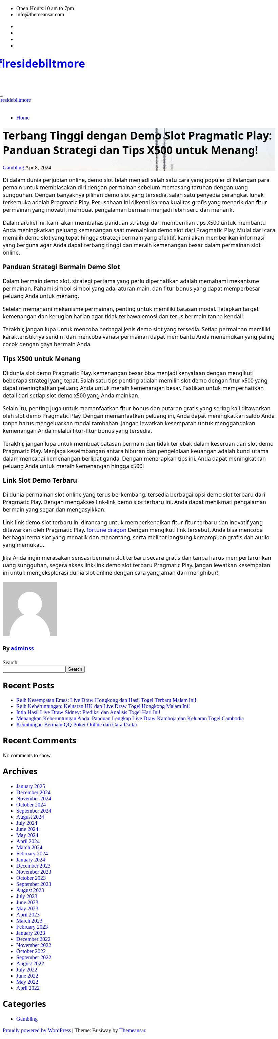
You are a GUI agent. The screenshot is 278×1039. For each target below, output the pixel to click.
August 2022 (30, 963)
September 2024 (33, 811)
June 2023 (27, 902)
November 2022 (33, 945)
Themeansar (132, 1030)
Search (10, 662)
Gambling (13, 167)
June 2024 (27, 829)
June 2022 (27, 976)
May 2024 (27, 835)
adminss (22, 648)
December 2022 (33, 939)
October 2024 (31, 805)
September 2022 (33, 957)
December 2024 (33, 792)
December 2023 (33, 866)
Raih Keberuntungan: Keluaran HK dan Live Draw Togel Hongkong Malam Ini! (103, 706)
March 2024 (29, 847)
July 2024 (26, 823)
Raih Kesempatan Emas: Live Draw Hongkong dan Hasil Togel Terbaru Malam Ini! (106, 700)
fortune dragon (106, 530)
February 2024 (32, 853)
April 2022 (28, 988)
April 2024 (28, 841)
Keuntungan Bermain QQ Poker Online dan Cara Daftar (76, 724)
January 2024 (30, 859)
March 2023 (29, 921)
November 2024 (33, 798)
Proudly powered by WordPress (37, 1030)
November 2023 (33, 872)
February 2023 (32, 927)
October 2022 (31, 951)
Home (22, 117)
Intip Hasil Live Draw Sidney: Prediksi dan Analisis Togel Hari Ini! (88, 712)
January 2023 (30, 933)
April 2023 (28, 914)
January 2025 (30, 786)
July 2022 (26, 969)
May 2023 (27, 908)
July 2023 (26, 896)
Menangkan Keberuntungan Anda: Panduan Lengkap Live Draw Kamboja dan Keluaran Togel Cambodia (130, 718)
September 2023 (33, 884)
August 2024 (30, 817)
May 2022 (27, 982)
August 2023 (30, 890)
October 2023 (31, 878)
